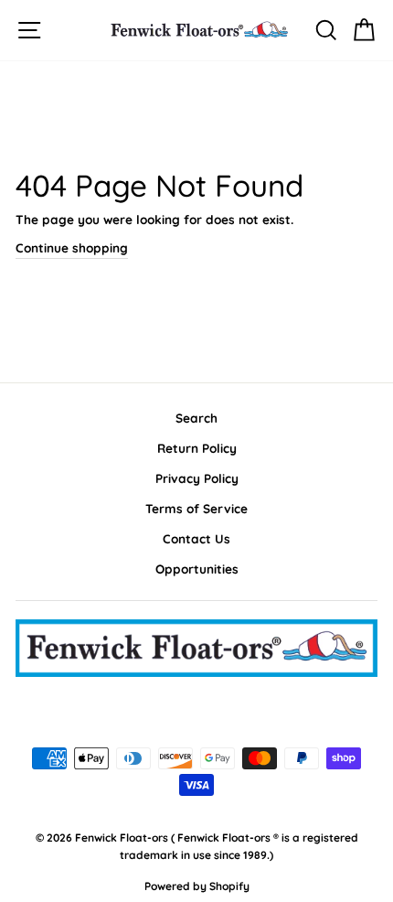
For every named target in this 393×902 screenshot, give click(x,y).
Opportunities (197, 568)
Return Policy (197, 448)
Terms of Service (196, 508)
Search (196, 417)
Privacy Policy (197, 478)
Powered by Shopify (197, 886)
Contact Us (196, 538)
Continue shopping (72, 247)
